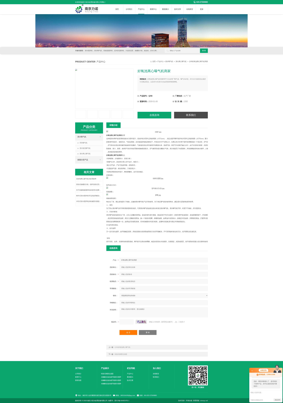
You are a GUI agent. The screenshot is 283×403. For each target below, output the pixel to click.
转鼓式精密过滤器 (121, 354)
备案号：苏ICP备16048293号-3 (118, 400)
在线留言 (189, 9)
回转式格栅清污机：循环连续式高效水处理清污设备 (89, 184)
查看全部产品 (82, 160)
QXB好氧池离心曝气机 (122, 347)
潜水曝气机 (169, 61)
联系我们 (191, 115)
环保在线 (189, 400)
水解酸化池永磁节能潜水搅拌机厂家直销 (111, 381)
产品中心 (141, 9)
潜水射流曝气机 (85, 148)
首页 (117, 9)
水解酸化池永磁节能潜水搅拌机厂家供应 (111, 377)
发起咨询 (277, 400)
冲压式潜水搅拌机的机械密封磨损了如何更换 (89, 201)
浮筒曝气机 (83, 143)
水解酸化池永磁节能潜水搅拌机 (111, 384)
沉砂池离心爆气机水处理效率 (86, 179)
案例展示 (165, 9)
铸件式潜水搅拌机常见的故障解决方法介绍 (89, 196)
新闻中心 (153, 9)
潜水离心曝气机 (181, 61)
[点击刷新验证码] (141, 322)
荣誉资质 (78, 380)
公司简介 (129, 9)
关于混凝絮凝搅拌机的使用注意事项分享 (89, 190)
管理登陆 (196, 400)
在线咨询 (154, 115)
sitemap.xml (204, 400)
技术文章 (177, 9)
